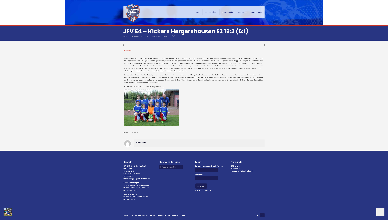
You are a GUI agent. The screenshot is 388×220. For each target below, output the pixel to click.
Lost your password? (203, 190)
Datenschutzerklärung (176, 215)
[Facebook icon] (257, 215)
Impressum (161, 215)
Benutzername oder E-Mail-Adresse (209, 166)
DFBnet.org (235, 166)
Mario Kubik (141, 143)
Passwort (199, 174)
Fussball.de (235, 169)
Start (125, 36)
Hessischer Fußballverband (242, 171)
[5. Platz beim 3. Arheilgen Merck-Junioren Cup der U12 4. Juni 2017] (6, 212)
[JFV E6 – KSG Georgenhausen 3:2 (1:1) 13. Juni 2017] (382, 212)
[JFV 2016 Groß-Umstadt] (132, 12)
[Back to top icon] (262, 215)
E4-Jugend (135, 36)
